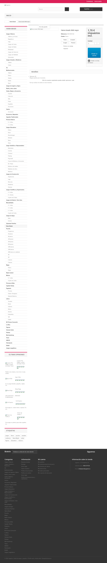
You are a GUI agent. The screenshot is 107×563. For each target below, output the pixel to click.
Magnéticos (11, 39)
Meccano (10, 182)
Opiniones (33, 76)
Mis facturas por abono (44, 466)
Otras (9, 143)
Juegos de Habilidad (13, 54)
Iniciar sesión (98, 1)
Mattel (9, 80)
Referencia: (64, 34)
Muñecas (10, 171)
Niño (9, 99)
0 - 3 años (10, 205)
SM (9, 317)
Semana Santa (10, 330)
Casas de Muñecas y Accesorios (16, 161)
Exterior (10, 221)
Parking (10, 156)
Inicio (8, 15)
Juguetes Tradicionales (12, 117)
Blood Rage (18, 389)
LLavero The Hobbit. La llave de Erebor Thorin (21, 362)
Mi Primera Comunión (12, 322)
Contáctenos (90, 1)
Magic (9, 270)
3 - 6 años (10, 208)
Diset (9, 83)
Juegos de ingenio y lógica (13, 86)
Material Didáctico (12, 296)
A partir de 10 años (12, 197)
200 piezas (10, 241)
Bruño (9, 304)
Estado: (63, 36)
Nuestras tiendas (25, 462)
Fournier (10, 93)
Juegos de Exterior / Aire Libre (14, 200)
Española (10, 104)
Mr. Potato (10, 163)
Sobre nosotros (25, 468)
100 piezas (10, 239)
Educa (9, 75)
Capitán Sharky (10, 285)
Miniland (10, 137)
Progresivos (11, 231)
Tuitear (65, 39)
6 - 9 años (10, 210)
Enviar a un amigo (68, 46)
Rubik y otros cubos (11, 88)
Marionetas (10, 148)
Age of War (18, 377)
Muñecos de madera (13, 166)
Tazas (7, 337)
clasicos (20, 440)
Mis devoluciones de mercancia (46, 464)
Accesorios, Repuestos (12, 114)
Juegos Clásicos (10, 34)
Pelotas (8, 332)
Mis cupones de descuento (45, 473)
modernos (8, 438)
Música (8, 275)
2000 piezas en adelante (14, 252)
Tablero (10, 62)
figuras (7, 440)
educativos (14, 440)
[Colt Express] (9, 402)
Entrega (23, 464)
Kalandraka (10, 314)
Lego (9, 179)
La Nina (8, 324)
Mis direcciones (42, 468)
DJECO (8, 340)
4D (8, 254)
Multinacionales (10, 70)
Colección (10, 96)
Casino (8, 109)
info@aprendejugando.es (84, 468)
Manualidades (9, 202)
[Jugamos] (20, 7)
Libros (8, 298)
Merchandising (10, 335)
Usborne (10, 306)
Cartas (9, 65)
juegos (7, 435)
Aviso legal (24, 466)
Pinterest (73, 42)
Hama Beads (9, 226)
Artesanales (11, 57)
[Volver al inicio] (6, 22)
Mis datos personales (43, 470)
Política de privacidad (27, 470)
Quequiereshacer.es (46, 558)
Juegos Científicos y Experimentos (15, 189)
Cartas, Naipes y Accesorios (13, 91)
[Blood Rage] (8, 390)
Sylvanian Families (11, 223)
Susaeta (10, 301)
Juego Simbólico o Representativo (15, 145)
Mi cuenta (41, 459)
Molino (9, 309)
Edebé (9, 319)
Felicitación (9, 343)
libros (12, 435)
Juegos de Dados (12, 47)
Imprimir (66, 48)
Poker (9, 101)
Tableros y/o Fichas (13, 36)
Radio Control (9, 272)
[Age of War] (8, 378)
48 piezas (10, 236)
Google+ (65, 42)
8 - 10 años (10, 195)
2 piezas (10, 259)
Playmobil (10, 158)
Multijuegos (11, 49)
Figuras (8, 327)
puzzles (18, 435)
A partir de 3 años (12, 280)
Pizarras (10, 291)
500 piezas (10, 244)
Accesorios (10, 106)
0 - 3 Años (10, 122)
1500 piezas (11, 249)
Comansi (10, 153)
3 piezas (10, 262)
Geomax (10, 187)
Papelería (8, 288)
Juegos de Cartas (12, 44)
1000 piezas (11, 246)
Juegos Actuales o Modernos (13, 60)
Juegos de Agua (10, 215)
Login (73, 80)
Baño (9, 218)
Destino (10, 311)
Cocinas (10, 150)
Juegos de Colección (13, 52)
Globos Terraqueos (12, 293)
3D (8, 257)
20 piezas (10, 234)
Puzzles (8, 228)
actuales (24, 435)
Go (7, 67)
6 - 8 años (10, 192)
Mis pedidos (41, 462)
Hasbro (9, 78)
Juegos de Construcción (12, 174)
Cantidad (90, 41)
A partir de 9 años (12, 213)
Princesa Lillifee (10, 283)
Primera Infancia (10, 119)
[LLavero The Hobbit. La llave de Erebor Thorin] (9, 364)
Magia (7, 265)
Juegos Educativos (11, 127)
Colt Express (19, 401)
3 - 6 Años (10, 124)
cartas (22, 438)
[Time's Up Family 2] (10, 415)
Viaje (9, 41)
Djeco (9, 140)
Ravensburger (11, 135)
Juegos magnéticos (11, 348)
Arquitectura (11, 176)
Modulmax (10, 184)
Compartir (72, 39)
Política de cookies (26, 473)
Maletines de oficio (12, 169)
